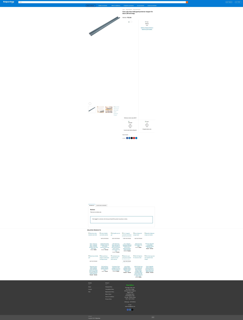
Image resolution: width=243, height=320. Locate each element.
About (89, 286)
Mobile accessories (102, 5)
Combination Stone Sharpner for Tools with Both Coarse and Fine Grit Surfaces (116, 268)
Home (123, 9)
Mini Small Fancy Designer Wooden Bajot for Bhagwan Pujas (104, 268)
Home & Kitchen (90, 5)
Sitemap (90, 316)
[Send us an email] (132, 310)
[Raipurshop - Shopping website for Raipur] (8, 2)
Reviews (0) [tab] (91, 205)
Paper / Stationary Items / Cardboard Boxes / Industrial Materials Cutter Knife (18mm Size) (93, 246)
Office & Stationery (115, 5)
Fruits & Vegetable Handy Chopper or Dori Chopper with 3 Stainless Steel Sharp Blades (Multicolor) (150, 269)
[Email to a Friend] (132, 138)
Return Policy (108, 294)
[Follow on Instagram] (130, 310)
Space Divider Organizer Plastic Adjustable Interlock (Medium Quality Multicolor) (127, 269)
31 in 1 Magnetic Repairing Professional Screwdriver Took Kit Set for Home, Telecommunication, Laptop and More (127, 246)
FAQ (89, 291)
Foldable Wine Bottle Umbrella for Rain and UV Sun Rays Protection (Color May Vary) (104, 246)
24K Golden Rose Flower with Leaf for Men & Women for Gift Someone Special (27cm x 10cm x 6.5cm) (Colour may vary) (116, 247)
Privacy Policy (108, 299)
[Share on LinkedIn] (136, 138)
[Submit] (187, 2)
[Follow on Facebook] (128, 310)
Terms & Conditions (109, 296)
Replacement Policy (109, 291)
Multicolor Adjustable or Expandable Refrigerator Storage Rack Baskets (149, 245)
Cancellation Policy (109, 289)
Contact (90, 289)
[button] (229, 2)
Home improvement (136, 9)
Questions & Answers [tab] (101, 205)
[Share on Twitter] (129, 138)
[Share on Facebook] (127, 138)
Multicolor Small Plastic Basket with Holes (138, 245)
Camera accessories (152, 5)
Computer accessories (129, 5)
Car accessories (140, 5)
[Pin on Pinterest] (134, 138)
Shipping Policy (108, 286)
